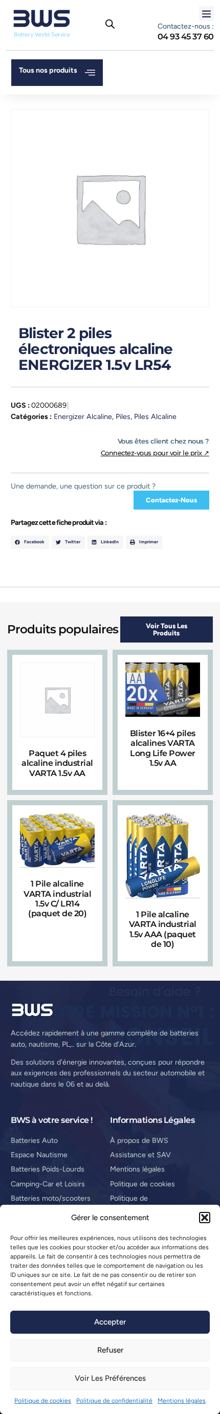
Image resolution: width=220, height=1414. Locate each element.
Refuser (110, 1350)
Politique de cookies (42, 1400)
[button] (205, 1217)
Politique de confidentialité (114, 1400)
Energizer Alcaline (83, 416)
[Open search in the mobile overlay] (110, 24)
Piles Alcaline (155, 416)
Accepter (110, 1322)
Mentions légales (182, 1400)
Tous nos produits (48, 70)
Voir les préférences (110, 1378)
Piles (123, 416)
